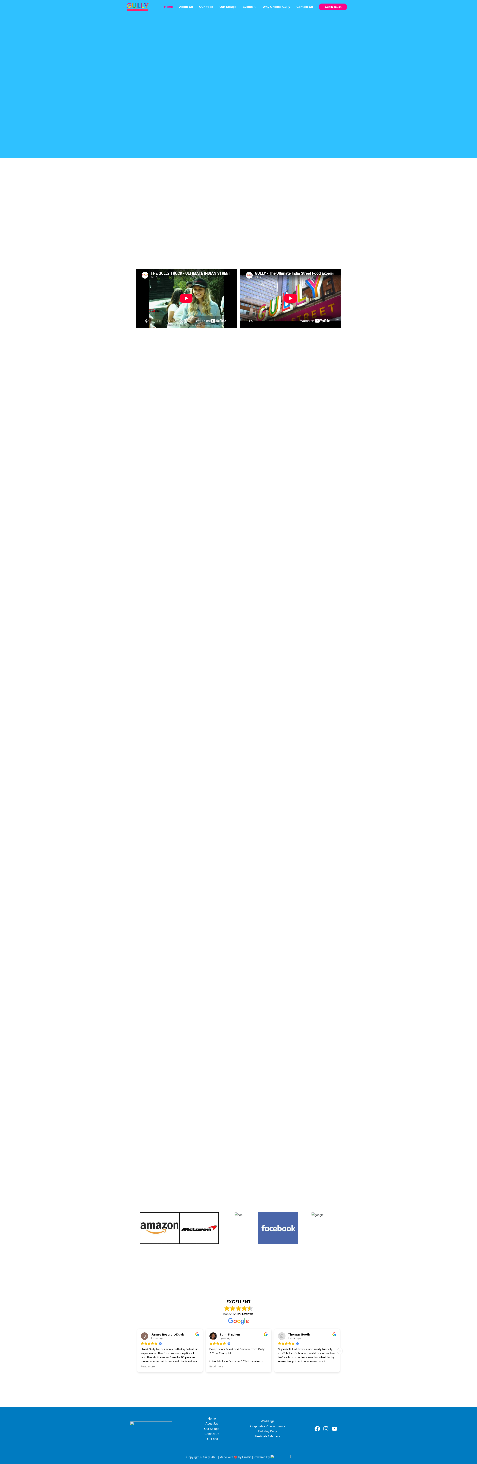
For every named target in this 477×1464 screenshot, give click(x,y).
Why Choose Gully (276, 7)
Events (248, 7)
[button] (254, 6)
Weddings (267, 1421)
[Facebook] (317, 1429)
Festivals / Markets (267, 1436)
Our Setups (227, 7)
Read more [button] (148, 1366)
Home (168, 7)
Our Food (206, 7)
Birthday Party (267, 1431)
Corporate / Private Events (267, 1426)
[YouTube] (334, 1429)
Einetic (246, 1457)
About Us (186, 7)
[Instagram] (326, 1429)
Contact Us (304, 7)
